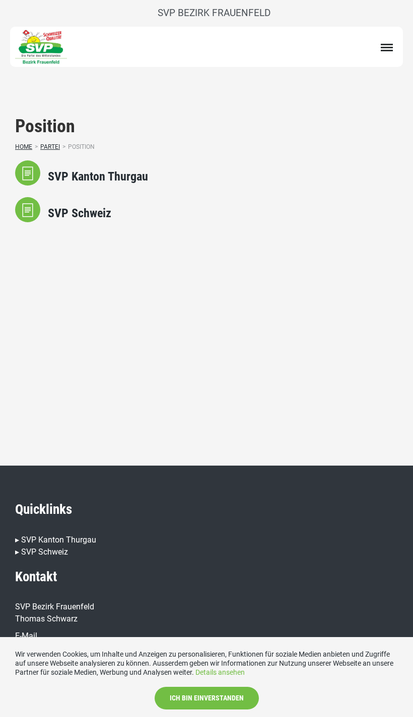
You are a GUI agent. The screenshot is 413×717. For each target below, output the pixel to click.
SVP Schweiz (44, 552)
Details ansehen (220, 672)
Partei (50, 146)
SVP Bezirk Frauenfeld (214, 13)
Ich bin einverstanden (207, 698)
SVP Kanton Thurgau (58, 540)
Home (23, 146)
